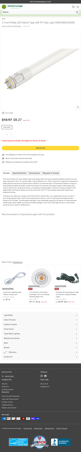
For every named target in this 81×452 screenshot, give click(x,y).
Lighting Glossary (7, 405)
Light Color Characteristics (10, 399)
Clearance (17, 262)
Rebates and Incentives (9, 408)
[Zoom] (78, 107)
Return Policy (38, 428)
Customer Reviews (8, 389)
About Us (4, 384)
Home (3, 19)
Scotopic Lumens (7, 402)
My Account (44, 384)
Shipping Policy (49, 428)
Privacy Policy (27, 428)
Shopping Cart (44, 386)
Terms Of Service (61, 428)
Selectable (6, 127)
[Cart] (73, 7)
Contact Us (5, 386)
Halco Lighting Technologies (11, 26)
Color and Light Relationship (10, 396)
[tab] (6, 173)
